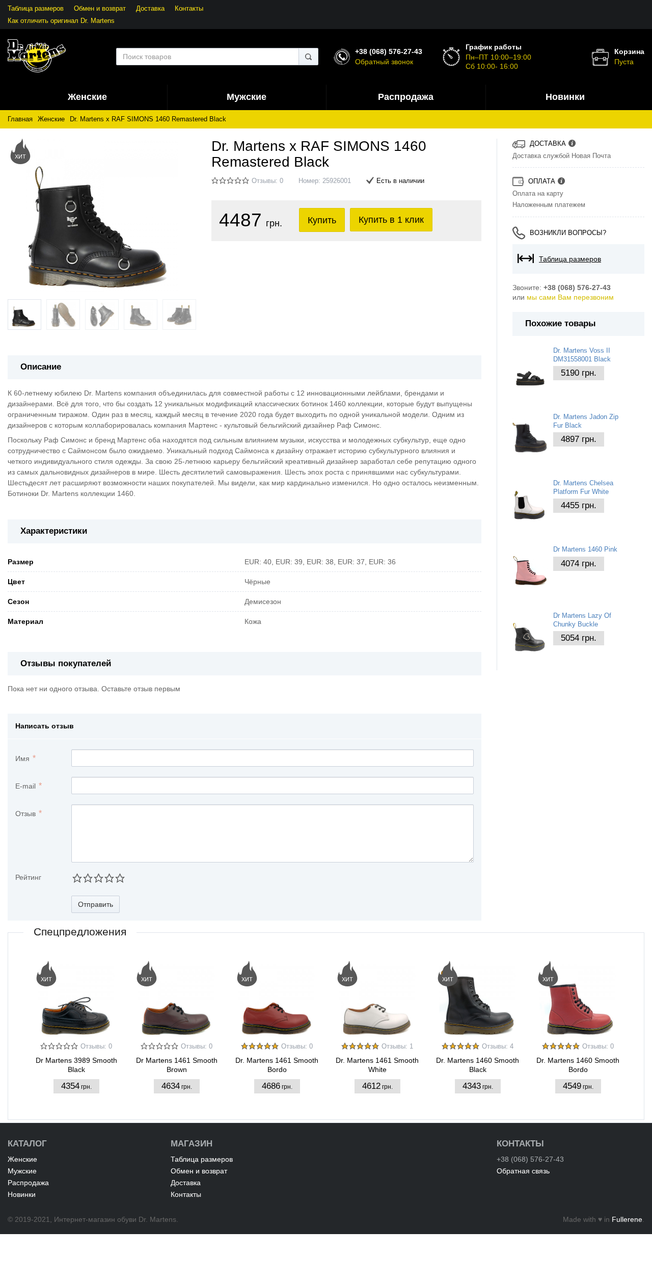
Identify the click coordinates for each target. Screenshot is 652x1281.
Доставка (150, 8)
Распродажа (28, 1183)
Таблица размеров (36, 8)
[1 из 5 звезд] (76, 878)
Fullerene (627, 1219)
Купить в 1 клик (391, 220)
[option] (76, 1031)
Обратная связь (523, 1171)
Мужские (22, 1171)
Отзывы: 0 (267, 181)
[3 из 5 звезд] (98, 878)
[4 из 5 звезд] (108, 878)
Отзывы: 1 (397, 1046)
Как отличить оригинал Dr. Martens (61, 20)
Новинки (22, 1194)
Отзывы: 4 (497, 1046)
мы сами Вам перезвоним (570, 297)
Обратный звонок (384, 62)
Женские (51, 119)
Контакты (189, 8)
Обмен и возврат (100, 8)
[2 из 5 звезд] (87, 878)
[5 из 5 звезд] (119, 878)
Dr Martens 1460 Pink (585, 549)
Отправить (95, 904)
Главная (20, 119)
